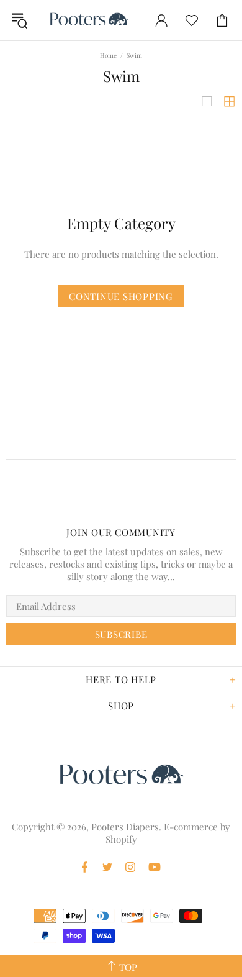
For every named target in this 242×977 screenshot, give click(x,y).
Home (108, 55)
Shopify (121, 839)
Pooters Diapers (89, 20)
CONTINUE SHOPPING (121, 296)
